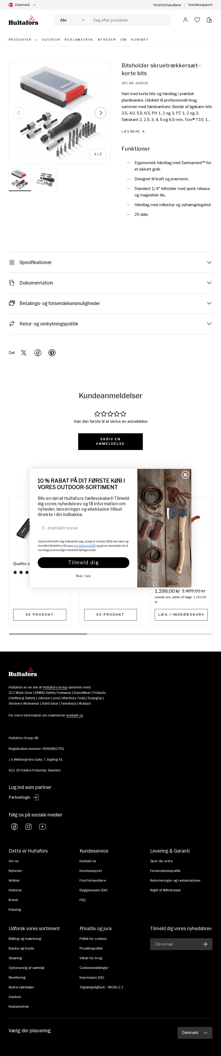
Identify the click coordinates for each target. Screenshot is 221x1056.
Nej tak (83, 576)
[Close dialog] (185, 475)
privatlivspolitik (84, 546)
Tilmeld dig (83, 562)
